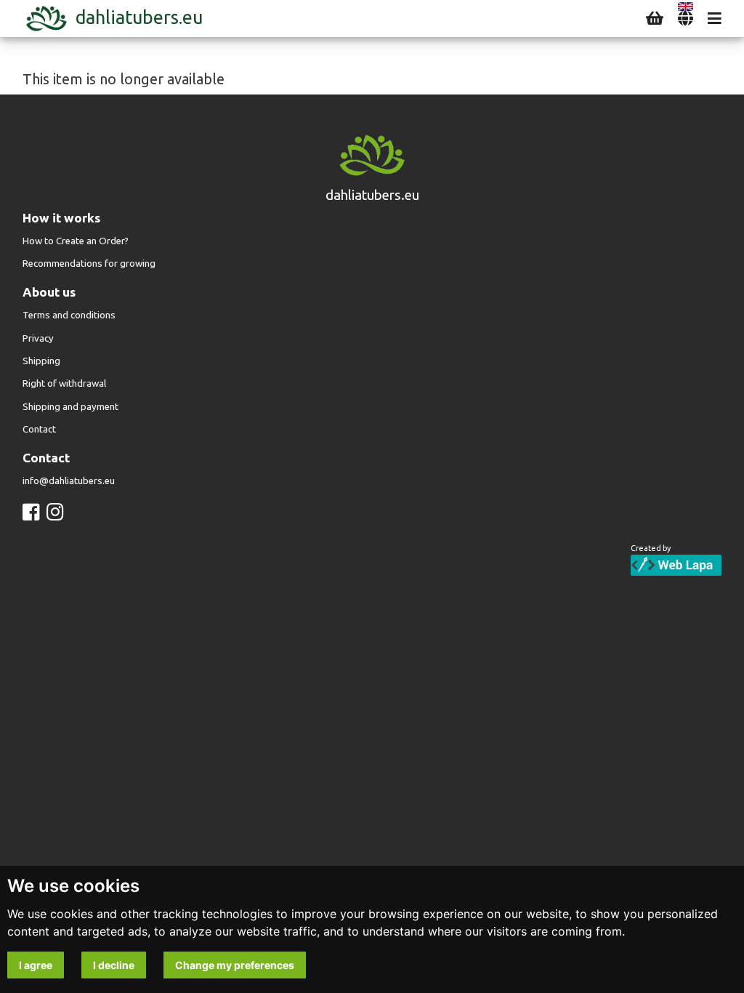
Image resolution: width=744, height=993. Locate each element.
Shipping (41, 360)
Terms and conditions (69, 315)
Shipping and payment (70, 406)
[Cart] (654, 18)
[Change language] (685, 18)
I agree (35, 965)
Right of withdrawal (64, 383)
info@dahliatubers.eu (69, 480)
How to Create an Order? (76, 241)
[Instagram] (54, 512)
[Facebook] (31, 512)
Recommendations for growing (89, 263)
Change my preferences (234, 965)
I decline (113, 965)
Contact (39, 429)
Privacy (38, 338)
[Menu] (714, 18)
